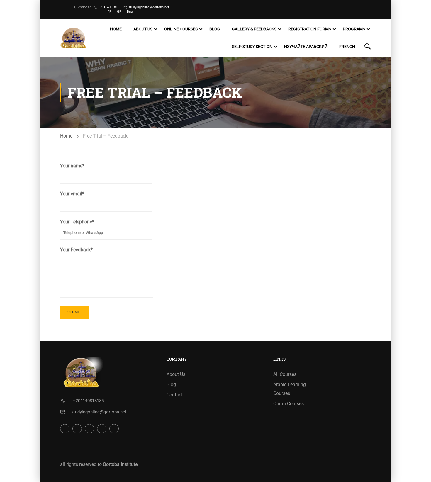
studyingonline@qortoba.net (148, 7)
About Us (142, 29)
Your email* (72, 193)
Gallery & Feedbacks (254, 29)
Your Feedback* (76, 249)
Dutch (131, 11)
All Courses (284, 374)
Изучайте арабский (306, 46)
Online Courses (181, 29)
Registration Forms (309, 29)
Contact (175, 395)
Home (116, 29)
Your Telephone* (77, 222)
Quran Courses (288, 403)
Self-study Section (252, 46)
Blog (214, 29)
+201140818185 (109, 7)
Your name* (72, 166)
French (347, 46)
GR (119, 11)
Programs (354, 29)
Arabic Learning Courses (289, 389)
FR (109, 11)
